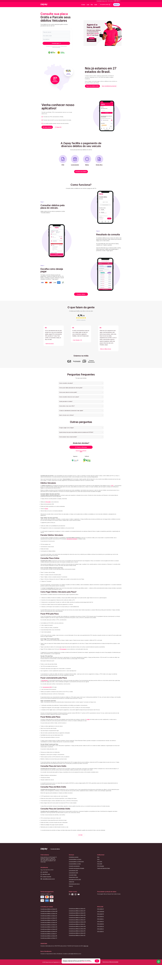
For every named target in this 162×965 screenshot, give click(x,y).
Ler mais (80, 835)
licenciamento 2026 (47, 687)
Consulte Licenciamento (74, 866)
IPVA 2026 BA (100, 924)
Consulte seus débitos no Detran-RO (77, 933)
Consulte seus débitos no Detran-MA (77, 926)
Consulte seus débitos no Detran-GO (48, 926)
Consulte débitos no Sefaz (75, 863)
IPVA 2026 (48, 502)
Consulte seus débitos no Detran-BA (77, 917)
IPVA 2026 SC (100, 921)
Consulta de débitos (55, 849)
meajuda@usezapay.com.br (48, 879)
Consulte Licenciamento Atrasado (76, 868)
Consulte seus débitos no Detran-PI (48, 933)
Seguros (71, 886)
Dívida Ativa (99, 164)
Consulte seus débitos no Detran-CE (48, 920)
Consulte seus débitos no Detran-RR (48, 935)
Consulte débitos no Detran (75, 859)
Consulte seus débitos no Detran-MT (48, 929)
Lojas (88, 4)
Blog (92, 4)
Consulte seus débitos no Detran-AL (77, 924)
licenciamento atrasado (72, 539)
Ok (97, 961)
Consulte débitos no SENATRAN (76, 861)
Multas (87, 164)
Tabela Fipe (71, 881)
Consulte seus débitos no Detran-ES (77, 919)
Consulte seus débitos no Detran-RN (77, 915)
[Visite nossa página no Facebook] (72, 894)
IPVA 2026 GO (100, 926)
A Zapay (83, 4)
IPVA (63, 164)
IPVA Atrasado (100, 866)
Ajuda (95, 4)
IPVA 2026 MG (100, 911)
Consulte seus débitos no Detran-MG (48, 911)
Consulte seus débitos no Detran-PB (77, 930)
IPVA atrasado (63, 649)
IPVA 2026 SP (100, 909)
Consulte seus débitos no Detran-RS (77, 913)
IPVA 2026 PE (100, 931)
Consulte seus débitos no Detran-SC (48, 915)
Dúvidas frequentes (46, 876)
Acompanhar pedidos (104, 4)
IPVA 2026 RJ (100, 919)
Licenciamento (75, 164)
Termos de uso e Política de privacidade (59, 47)
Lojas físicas (45, 872)
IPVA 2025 (99, 861)
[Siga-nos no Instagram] (75, 894)
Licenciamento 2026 (73, 872)
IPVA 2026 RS (100, 916)
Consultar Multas (73, 875)
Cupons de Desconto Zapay (103, 868)
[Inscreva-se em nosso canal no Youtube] (79, 894)
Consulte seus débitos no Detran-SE (77, 935)
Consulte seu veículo (73, 857)
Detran (46, 508)
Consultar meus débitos (81, 171)
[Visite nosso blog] (69, 894)
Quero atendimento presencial (109, 86)
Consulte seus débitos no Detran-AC (48, 924)
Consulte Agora (55, 43)
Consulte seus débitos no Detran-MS (77, 928)
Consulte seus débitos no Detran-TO (48, 938)
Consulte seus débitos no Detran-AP (48, 922)
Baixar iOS (58, 127)
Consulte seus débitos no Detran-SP (77, 910)
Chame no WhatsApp (82, 447)
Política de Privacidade (86, 961)
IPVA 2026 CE (100, 929)
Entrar (115, 4)
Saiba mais (85, 946)
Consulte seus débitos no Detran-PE (48, 918)
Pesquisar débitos (81, 294)
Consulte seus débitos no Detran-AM (77, 922)
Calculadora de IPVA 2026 (75, 879)
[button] (81, 383)
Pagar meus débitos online (92, 86)
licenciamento (45, 680)
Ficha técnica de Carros (74, 884)
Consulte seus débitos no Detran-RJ (77, 908)
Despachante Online (73, 877)
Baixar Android (48, 127)
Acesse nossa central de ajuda (81, 451)
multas (87, 719)
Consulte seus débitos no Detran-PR (48, 913)
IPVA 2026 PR (100, 914)
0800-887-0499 (46, 874)
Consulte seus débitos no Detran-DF (48, 909)
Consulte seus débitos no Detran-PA (48, 931)
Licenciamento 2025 (73, 870)
